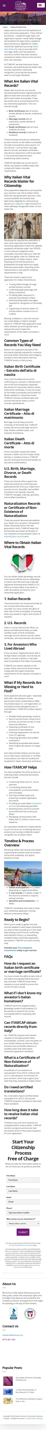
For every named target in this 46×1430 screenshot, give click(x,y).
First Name (10, 1176)
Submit (23, 1232)
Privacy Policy (13, 1245)
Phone (9, 1208)
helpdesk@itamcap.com (12, 1335)
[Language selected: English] (41, 5)
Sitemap (40, 1418)
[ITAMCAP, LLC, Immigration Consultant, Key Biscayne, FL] (13, 1313)
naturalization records (14, 536)
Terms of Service (26, 1245)
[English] (41, 5)
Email (8, 1197)
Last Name (10, 1186)
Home (5, 27)
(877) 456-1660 (8, 1339)
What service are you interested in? (21, 1219)
